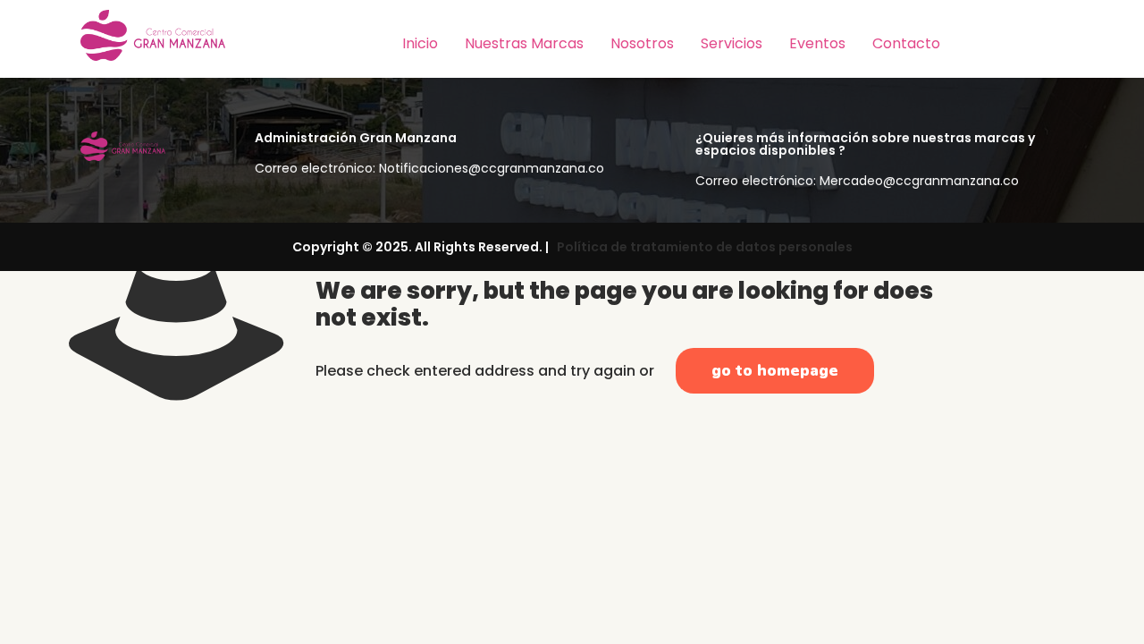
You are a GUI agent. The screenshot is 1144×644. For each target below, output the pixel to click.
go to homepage (774, 370)
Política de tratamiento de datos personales (702, 247)
